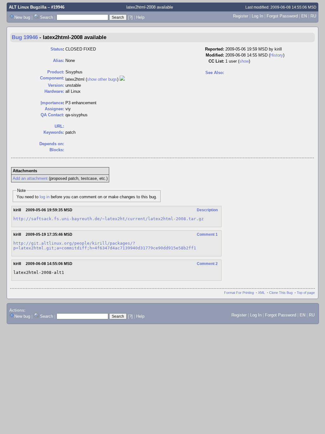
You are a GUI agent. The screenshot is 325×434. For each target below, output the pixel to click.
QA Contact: (52, 114)
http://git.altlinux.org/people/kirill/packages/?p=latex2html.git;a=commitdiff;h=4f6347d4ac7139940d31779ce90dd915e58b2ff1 (104, 245)
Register (240, 16)
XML (261, 293)
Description (207, 210)
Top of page (306, 293)
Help (140, 17)
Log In (257, 16)
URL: (59, 126)
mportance (52, 102)
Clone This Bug (281, 293)
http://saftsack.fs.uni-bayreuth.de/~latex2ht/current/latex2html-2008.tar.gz (108, 218)
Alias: (58, 60)
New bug (22, 17)
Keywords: (53, 132)
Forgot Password (282, 16)
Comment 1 (207, 234)
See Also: (214, 72)
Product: (55, 72)
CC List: (216, 61)
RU (313, 16)
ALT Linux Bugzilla (27, 7)
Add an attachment (30, 178)
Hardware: (54, 91)
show (244, 61)
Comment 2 (207, 263)
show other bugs (102, 79)
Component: (52, 78)
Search (46, 17)
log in (45, 196)
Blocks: (57, 149)
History (276, 55)
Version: (56, 85)
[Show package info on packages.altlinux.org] (122, 79)
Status (56, 49)
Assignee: (54, 108)
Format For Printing (239, 293)
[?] (130, 17)
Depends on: (51, 143)
